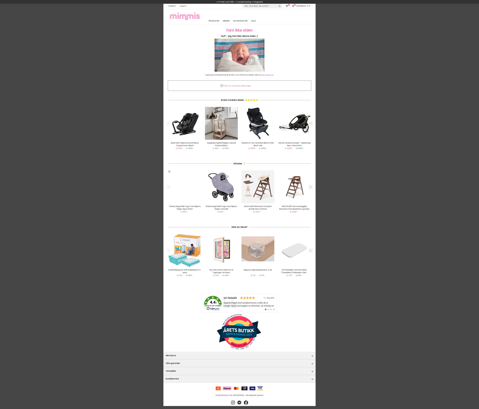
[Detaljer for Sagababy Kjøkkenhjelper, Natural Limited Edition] (221, 123)
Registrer (172, 6)
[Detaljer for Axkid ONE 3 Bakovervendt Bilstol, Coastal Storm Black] (184, 123)
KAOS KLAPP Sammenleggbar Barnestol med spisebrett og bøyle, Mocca (294, 207)
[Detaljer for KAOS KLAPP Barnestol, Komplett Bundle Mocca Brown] (257, 186)
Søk (235, 75)
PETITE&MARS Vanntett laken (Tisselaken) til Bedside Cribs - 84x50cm (294, 271)
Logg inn (183, 6)
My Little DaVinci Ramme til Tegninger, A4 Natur (221, 271)
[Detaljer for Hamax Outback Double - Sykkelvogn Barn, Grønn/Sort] (294, 123)
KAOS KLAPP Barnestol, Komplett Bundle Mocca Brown (258, 207)
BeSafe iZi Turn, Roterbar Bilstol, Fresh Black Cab (258, 144)
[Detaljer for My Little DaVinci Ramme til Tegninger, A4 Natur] (221, 250)
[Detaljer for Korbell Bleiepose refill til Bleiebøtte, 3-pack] (184, 250)
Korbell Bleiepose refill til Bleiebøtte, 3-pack (184, 271)
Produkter (214, 20)
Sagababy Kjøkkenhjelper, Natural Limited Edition (221, 144)
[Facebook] (246, 402)
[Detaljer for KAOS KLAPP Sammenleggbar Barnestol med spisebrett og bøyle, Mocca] (294, 186)
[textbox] (260, 6)
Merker (226, 20)
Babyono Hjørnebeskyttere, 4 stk (258, 270)
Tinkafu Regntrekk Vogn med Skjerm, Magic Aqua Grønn (185, 207)
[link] (239, 303)
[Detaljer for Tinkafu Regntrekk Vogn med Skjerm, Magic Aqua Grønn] (184, 186)
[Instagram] (233, 402)
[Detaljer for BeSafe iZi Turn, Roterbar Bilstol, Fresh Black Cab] (257, 123)
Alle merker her (267, 75)
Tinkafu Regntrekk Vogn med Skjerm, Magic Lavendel (221, 207)
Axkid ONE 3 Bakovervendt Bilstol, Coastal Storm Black (185, 144)
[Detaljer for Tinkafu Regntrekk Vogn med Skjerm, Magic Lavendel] (221, 186)
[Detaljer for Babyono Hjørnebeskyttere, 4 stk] (257, 250)
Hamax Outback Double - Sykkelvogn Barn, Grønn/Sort (294, 144)
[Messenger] (239, 402)
